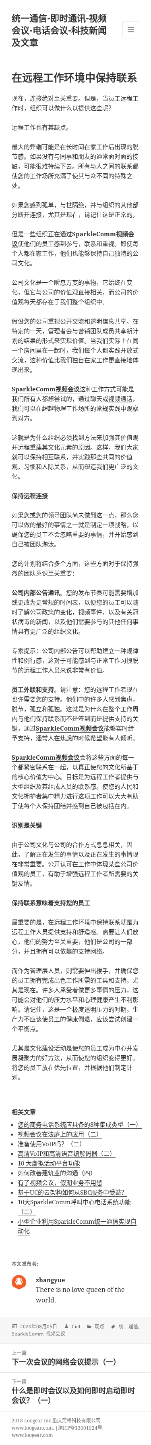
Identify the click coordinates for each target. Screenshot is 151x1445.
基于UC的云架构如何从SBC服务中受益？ (72, 1192)
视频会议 (55, 1333)
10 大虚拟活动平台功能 (49, 1163)
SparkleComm (27, 1333)
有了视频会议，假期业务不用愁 (60, 1182)
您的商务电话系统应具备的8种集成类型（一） (80, 1124)
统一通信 (128, 1326)
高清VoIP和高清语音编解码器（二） (67, 1153)
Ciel (76, 1326)
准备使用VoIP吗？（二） (51, 1144)
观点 (99, 1326)
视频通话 (120, 399)
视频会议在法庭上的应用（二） (60, 1134)
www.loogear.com (32, 1435)
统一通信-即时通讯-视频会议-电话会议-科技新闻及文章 (59, 30)
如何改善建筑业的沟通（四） (57, 1173)
